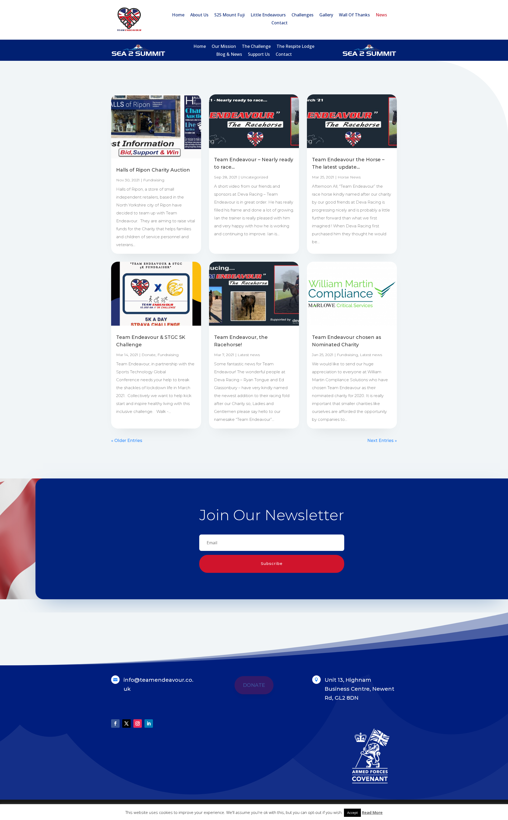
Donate (149, 354)
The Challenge (256, 46)
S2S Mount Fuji (229, 15)
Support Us (259, 54)
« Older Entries (126, 440)
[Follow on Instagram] (137, 723)
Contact (279, 23)
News (381, 15)
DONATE (254, 685)
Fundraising (153, 180)
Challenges (303, 15)
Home (178, 15)
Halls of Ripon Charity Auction (153, 170)
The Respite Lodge (295, 46)
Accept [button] (352, 812)
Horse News (349, 177)
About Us (199, 15)
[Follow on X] (126, 723)
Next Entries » (382, 440)
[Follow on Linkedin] (148, 723)
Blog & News (229, 54)
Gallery (326, 15)
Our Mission (224, 46)
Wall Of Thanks (354, 15)
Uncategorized (254, 177)
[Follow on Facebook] (115, 723)
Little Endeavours (268, 15)
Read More (372, 812)
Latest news (249, 354)
